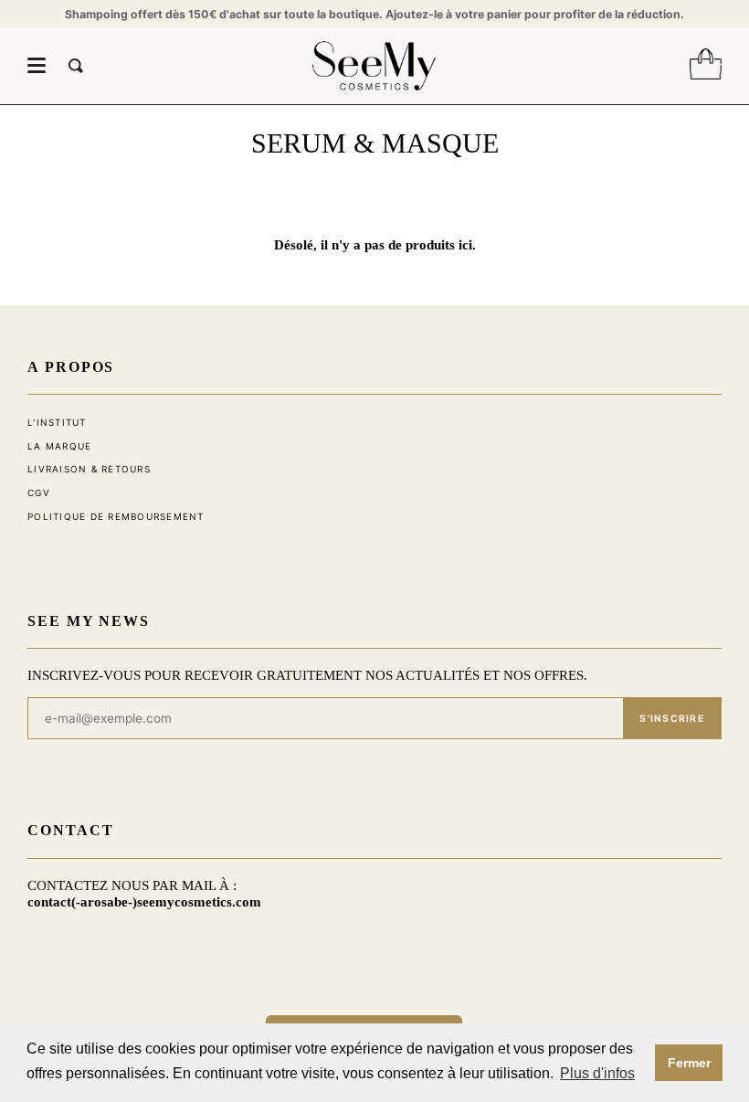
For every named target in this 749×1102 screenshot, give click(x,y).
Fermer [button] (689, 1062)
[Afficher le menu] (36, 66)
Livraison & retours (89, 468)
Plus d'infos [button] (597, 1073)
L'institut (57, 422)
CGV (38, 492)
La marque (59, 445)
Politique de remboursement (116, 516)
